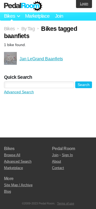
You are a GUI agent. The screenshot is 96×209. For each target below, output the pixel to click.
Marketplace (37, 16)
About (56, 161)
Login (84, 4)
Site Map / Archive (18, 185)
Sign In (67, 155)
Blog (7, 191)
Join (59, 16)
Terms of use (65, 203)
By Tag (28, 28)
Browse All (12, 155)
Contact (58, 168)
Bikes (9, 28)
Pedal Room (23, 6)
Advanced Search (19, 92)
